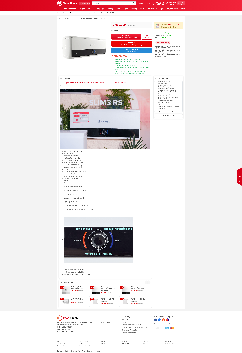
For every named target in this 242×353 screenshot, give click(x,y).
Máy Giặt (100, 9)
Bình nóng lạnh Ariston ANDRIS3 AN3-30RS (138, 287)
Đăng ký (171, 4)
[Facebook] (155, 319)
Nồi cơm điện (153, 9)
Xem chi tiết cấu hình (168, 115)
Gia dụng (110, 9)
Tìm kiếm (125, 319)
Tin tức (148, 3)
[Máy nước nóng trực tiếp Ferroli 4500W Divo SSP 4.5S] (126, 301)
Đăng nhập (172, 2)
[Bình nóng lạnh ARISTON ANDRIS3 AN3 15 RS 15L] (96, 290)
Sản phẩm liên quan (67, 282)
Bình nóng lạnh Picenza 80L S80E (77, 299)
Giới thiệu (125, 322)
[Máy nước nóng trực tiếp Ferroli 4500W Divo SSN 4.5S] (96, 301)
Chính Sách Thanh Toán (130, 330)
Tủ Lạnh (82, 9)
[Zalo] (159, 319)
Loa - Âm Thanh (70, 9)
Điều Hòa (91, 9)
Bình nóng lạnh (122, 9)
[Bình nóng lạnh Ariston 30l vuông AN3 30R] (65, 290)
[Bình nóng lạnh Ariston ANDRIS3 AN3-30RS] (126, 290)
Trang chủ (61, 13)
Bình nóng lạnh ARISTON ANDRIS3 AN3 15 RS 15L (108, 288)
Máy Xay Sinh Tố (62, 345)
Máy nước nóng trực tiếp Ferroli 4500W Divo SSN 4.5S (108, 300)
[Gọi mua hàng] (239, 172)
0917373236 (67, 327)
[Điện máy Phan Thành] (67, 3)
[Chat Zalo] (239, 180)
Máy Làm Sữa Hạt (84, 345)
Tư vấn (141, 3)
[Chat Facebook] (239, 176)
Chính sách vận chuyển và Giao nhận (134, 327)
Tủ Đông (134, 9)
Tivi (60, 9)
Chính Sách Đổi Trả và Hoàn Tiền (133, 325)
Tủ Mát (142, 9)
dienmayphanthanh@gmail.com (72, 325)
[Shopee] (163, 319)
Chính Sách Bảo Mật (129, 333)
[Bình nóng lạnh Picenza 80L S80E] (65, 301)
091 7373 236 (173, 25)
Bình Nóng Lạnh (72, 13)
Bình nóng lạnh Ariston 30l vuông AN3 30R (78, 287)
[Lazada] (167, 319)
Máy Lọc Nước (172, 9)
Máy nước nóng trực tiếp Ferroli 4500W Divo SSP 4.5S (138, 300)
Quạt (162, 9)
